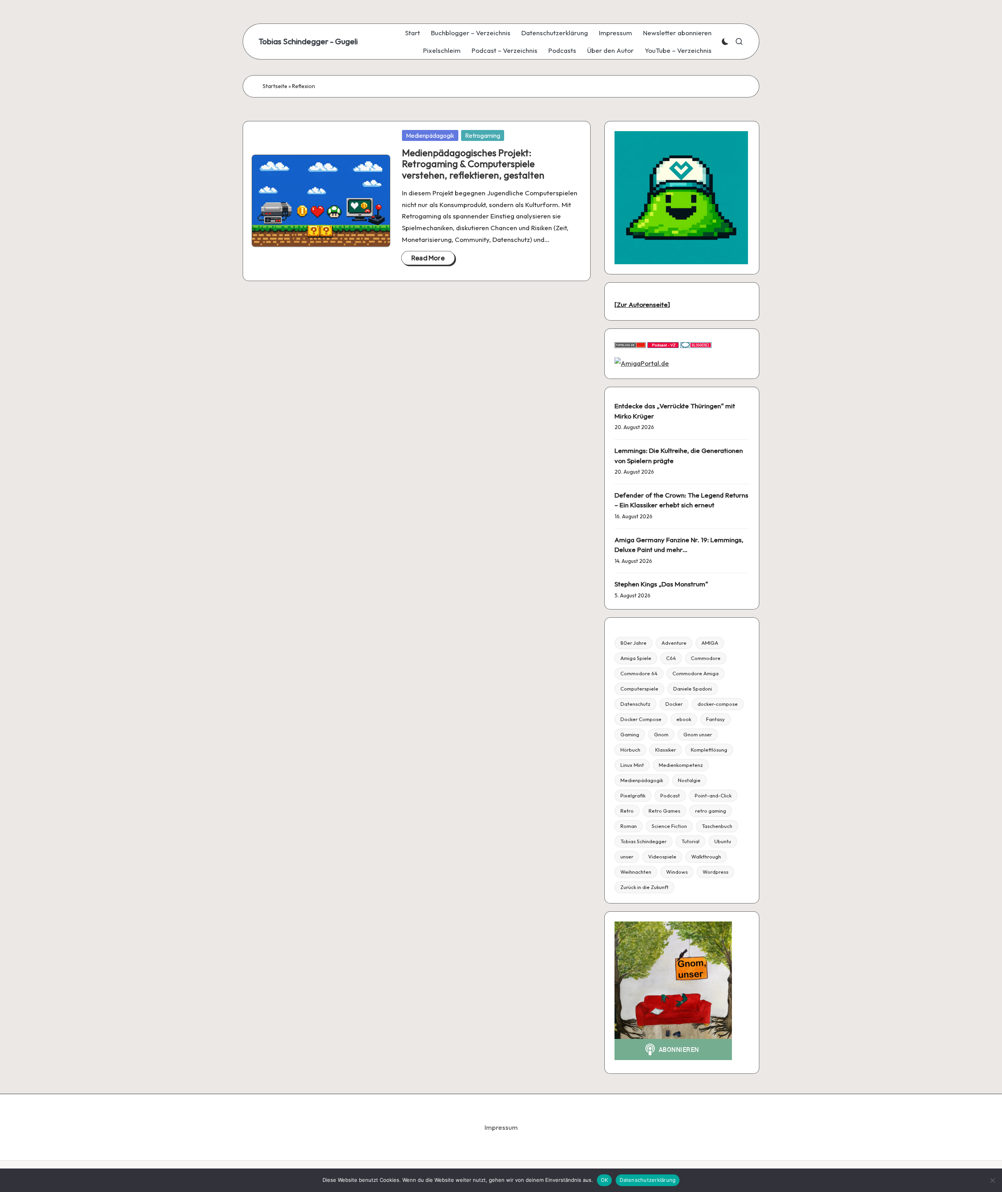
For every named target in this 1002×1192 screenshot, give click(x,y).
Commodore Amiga (695, 673)
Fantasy (715, 719)
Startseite (275, 86)
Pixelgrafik (632, 795)
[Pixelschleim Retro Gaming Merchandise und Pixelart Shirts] (681, 197)
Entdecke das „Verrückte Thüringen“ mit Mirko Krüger (675, 411)
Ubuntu (722, 841)
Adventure (674, 643)
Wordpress (715, 872)
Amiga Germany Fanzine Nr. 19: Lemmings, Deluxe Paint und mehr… (679, 545)
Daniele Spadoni (692, 688)
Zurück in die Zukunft (644, 887)
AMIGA (709, 643)
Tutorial (690, 841)
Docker (674, 704)
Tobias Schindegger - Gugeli (308, 41)
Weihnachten (635, 872)
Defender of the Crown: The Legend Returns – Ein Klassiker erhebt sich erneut (681, 500)
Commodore (706, 658)
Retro (627, 811)
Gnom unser (697, 734)
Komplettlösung (709, 750)
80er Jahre (633, 643)
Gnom (661, 734)
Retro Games (664, 811)
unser (626, 856)
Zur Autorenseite (642, 304)
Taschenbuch (717, 826)
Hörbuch (630, 750)
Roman (628, 826)
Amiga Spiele (635, 658)
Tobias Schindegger (643, 841)
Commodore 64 (639, 673)
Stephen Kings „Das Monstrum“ (661, 584)
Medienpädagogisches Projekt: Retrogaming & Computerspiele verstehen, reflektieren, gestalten (473, 164)
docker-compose (717, 704)
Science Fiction (669, 826)
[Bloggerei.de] (696, 344)
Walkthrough (706, 856)
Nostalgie (689, 780)
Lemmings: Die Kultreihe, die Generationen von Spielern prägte (679, 455)
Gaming (629, 734)
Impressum (501, 1127)
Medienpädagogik (430, 135)
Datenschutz (635, 704)
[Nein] (992, 1180)
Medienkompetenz (681, 765)
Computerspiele (639, 688)
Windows (677, 872)
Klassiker (665, 750)
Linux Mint (632, 765)
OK (604, 1180)
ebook (683, 719)
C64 (671, 658)
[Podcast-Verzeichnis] (663, 344)
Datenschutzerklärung (648, 1180)
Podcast (670, 795)
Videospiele (662, 856)
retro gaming (710, 811)
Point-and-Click (713, 795)
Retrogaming (482, 135)
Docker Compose (640, 719)
